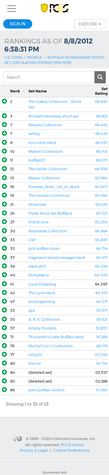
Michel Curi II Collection (50, 346)
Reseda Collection (45, 125)
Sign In (18, 24)
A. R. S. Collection (44, 319)
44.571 (102, 301)
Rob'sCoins (38, 222)
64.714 (102, 248)
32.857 (102, 328)
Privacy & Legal (34, 450)
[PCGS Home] (54, 8)
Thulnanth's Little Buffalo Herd (56, 337)
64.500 (101, 275)
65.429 (101, 204)
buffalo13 (36, 160)
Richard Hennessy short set (53, 116)
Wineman (37, 204)
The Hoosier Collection (49, 195)
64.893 (101, 240)
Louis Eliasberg (42, 284)
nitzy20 (35, 355)
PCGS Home (72, 444)
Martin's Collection (45, 151)
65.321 (102, 213)
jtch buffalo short (44, 248)
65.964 (101, 178)
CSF (31, 240)
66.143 (102, 151)
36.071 (102, 310)
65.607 (101, 187)
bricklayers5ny (42, 301)
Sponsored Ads (54, 472)
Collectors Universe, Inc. (74, 438)
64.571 (102, 257)
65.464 (101, 195)
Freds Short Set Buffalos (50, 213)
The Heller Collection (47, 169)
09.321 (102, 319)
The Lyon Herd (41, 293)
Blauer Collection (44, 178)
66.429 (101, 134)
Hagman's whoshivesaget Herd (56, 257)
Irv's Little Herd (42, 143)
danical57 (37, 266)
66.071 (102, 160)
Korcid (34, 363)
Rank (15, 91)
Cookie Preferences (71, 450)
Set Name (37, 91)
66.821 (102, 116)
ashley (34, 134)
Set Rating (101, 91)
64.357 (101, 293)
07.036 (101, 355)
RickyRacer (38, 275)
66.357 (101, 143)
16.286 (102, 337)
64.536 (101, 266)
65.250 (101, 222)
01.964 (102, 390)
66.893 (101, 101)
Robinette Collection (47, 231)
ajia (31, 310)
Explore (90, 24)
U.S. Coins (13, 57)
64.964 (101, 231)
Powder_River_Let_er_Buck (54, 187)
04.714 (102, 363)
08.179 (102, 346)
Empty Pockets (42, 328)
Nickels (34, 57)
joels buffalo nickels (46, 390)
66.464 (101, 125)
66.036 (101, 169)
